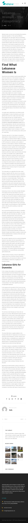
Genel (5, 25)
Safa (10, 410)
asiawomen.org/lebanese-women (15, 122)
